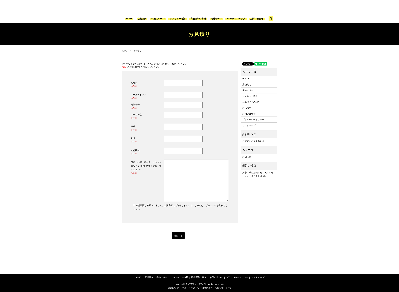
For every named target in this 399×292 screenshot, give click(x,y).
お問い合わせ (256, 18)
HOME (129, 18)
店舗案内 (142, 18)
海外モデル (216, 18)
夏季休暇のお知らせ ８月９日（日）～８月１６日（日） (257, 174)
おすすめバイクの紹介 (253, 141)
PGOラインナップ (236, 18)
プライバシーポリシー (253, 119)
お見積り (246, 108)
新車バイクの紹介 (251, 102)
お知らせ (246, 157)
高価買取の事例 (198, 18)
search (271, 18)
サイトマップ (248, 125)
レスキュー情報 (177, 18)
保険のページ (158, 18)
